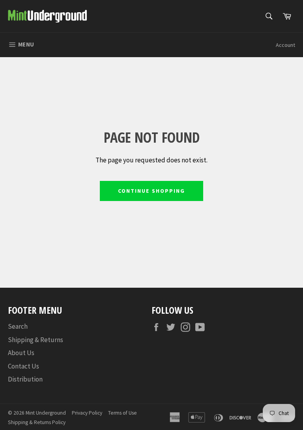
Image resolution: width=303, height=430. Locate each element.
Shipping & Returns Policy (36, 422)
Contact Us (23, 366)
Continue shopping (151, 190)
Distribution (25, 379)
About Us (21, 352)
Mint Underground (46, 413)
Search (18, 326)
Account (285, 44)
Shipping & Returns (35, 339)
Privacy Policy (87, 413)
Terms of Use (122, 413)
